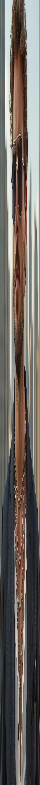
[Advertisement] (20, 119)
